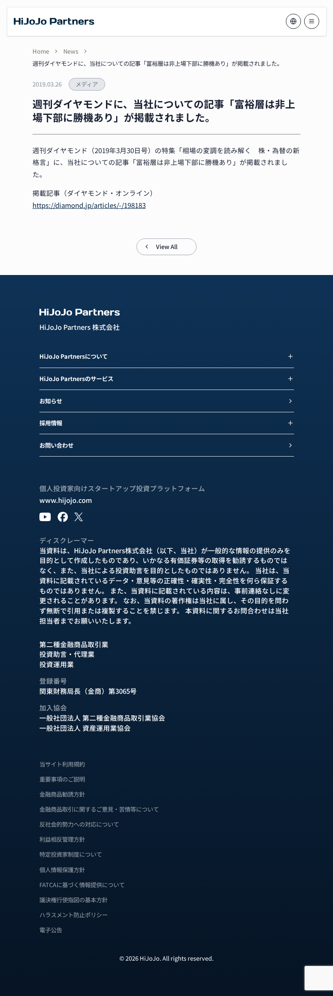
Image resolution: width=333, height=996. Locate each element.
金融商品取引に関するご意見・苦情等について (99, 809)
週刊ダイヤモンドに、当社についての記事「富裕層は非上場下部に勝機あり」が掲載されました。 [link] (157, 63)
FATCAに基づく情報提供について (82, 885)
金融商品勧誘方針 (62, 794)
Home (40, 51)
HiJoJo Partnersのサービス (76, 378)
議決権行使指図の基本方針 (73, 900)
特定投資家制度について (70, 854)
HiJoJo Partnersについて (73, 356)
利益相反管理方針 (62, 839)
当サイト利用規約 (62, 764)
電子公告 (50, 930)
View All (166, 246)
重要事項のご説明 (62, 779)
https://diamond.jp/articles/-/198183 (89, 205)
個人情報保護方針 (62, 870)
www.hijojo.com (65, 500)
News (70, 51)
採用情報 (50, 422)
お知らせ (50, 400)
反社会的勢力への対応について (79, 824)
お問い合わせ (56, 445)
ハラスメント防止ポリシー (73, 915)
